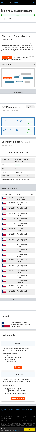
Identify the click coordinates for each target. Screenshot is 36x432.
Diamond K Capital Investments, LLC (28, 77)
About (31, 409)
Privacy (12, 409)
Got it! (29, 429)
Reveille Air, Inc (27, 81)
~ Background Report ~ (9, 122)
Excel (31, 107)
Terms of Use (5, 409)
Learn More (6, 57)
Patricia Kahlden (16, 76)
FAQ (2, 411)
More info (17, 430)
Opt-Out (18, 409)
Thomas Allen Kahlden (19, 81)
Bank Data (25, 409)
